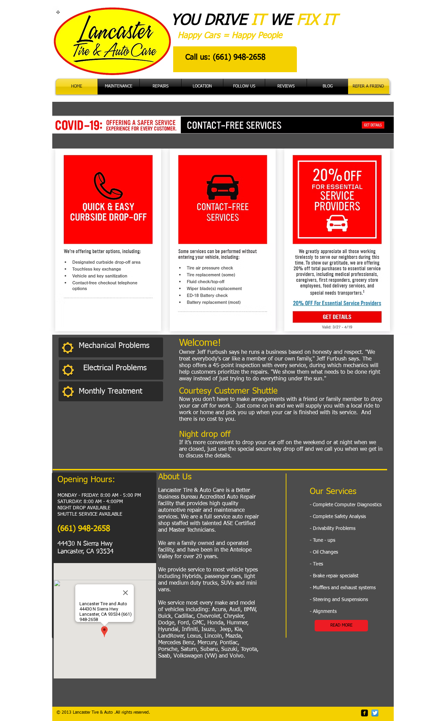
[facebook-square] (364, 712)
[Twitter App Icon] (374, 712)
